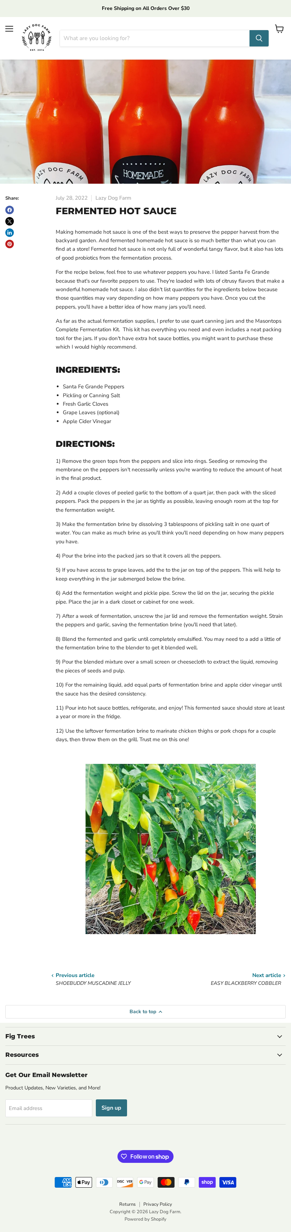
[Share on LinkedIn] (9, 232)
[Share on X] (9, 221)
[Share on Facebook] (9, 210)
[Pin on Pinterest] (9, 244)
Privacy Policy (157, 1204)
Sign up (111, 1108)
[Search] (259, 38)
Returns (127, 1204)
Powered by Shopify (145, 1219)
